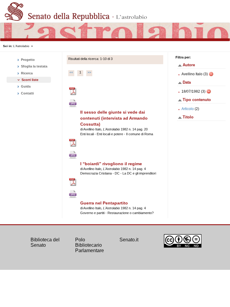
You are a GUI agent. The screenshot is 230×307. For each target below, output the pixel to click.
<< (71, 72)
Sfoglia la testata (33, 66)
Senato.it (128, 239)
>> (89, 72)
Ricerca (26, 73)
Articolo (187, 109)
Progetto (27, 59)
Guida (25, 86)
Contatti (27, 93)
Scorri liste (30, 80)
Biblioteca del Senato (45, 242)
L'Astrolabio (21, 46)
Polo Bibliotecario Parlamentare (89, 245)
